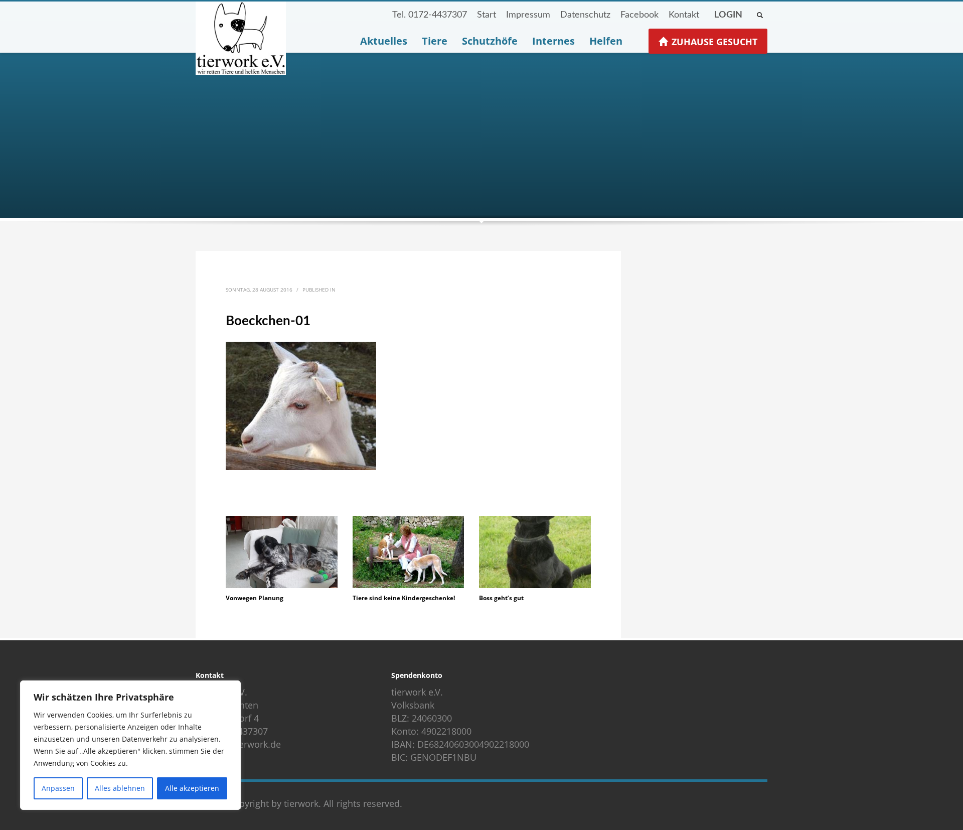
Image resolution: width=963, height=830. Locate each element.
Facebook (639, 15)
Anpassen (58, 788)
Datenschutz (585, 15)
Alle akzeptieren (192, 788)
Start (486, 15)
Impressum (528, 15)
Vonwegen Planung (254, 598)
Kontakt (684, 15)
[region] (130, 745)
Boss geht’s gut (501, 598)
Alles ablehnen (120, 788)
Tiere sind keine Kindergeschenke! (404, 598)
